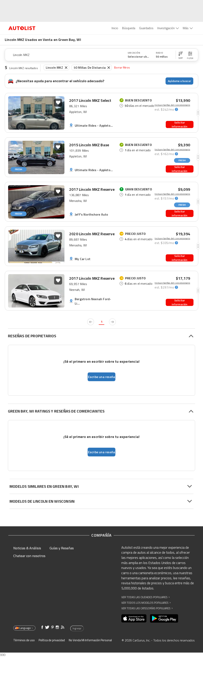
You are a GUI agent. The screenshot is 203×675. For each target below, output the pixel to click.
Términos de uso (24, 640)
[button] (180, 55)
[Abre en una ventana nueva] (134, 618)
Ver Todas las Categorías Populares (147, 608)
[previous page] (90, 321)
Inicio (115, 28)
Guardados (146, 28)
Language (25, 628)
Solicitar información (179, 124)
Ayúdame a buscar (179, 81)
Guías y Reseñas (62, 548)
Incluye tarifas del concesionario (172, 105)
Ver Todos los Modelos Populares (146, 603)
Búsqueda (128, 28)
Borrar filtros (122, 67)
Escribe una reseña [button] (101, 376)
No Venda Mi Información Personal (90, 640)
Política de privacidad (52, 640)
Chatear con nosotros (29, 555)
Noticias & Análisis (27, 548)
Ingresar (77, 628)
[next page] (112, 321)
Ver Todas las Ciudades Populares (145, 597)
